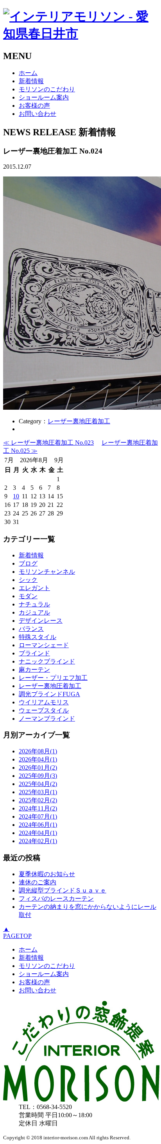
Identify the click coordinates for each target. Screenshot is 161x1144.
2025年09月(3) (38, 775)
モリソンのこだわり (47, 89)
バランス (31, 628)
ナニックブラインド (47, 661)
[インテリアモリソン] (81, 1099)
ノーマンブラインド (47, 718)
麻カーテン (34, 669)
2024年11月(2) (38, 808)
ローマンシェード (44, 645)
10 (16, 496)
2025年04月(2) (38, 784)
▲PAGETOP (17, 932)
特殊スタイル (37, 637)
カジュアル (34, 612)
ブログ (28, 563)
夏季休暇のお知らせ (47, 874)
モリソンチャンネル (47, 571)
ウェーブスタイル (44, 710)
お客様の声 (34, 105)
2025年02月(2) (38, 800)
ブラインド (34, 653)
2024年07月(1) (38, 816)
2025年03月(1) (38, 792)
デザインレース (41, 620)
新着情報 (31, 81)
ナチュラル (34, 604)
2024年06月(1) (38, 824)
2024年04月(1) (38, 833)
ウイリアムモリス (44, 702)
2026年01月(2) (38, 767)
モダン (28, 596)
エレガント (34, 588)
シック (28, 579)
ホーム (28, 73)
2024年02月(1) (38, 841)
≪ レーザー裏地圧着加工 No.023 (48, 442)
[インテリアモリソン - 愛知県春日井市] (80, 33)
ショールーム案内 (44, 97)
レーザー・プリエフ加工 (53, 677)
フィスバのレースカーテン (56, 898)
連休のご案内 (37, 882)
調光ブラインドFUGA (49, 694)
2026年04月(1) (38, 759)
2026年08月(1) (38, 751)
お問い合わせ (37, 113)
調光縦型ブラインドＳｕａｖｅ (62, 890)
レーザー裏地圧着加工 (79, 421)
